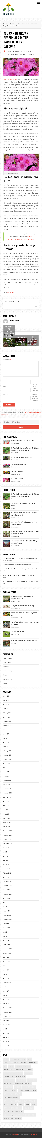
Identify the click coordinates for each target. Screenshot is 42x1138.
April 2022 (6, 865)
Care (29, 1059)
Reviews (5, 683)
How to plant (32, 1080)
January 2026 (6, 717)
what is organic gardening (12, 1118)
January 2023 (6, 827)
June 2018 (6, 970)
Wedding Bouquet (17, 1111)
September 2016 (7, 1020)
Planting (13, 1104)
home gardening (9, 1080)
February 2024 (7, 780)
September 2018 (7, 957)
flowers (29, 1069)
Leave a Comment (28, 55)
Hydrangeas (8, 1083)
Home (6, 24)
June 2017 (6, 991)
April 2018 (6, 978)
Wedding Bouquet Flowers (12, 1115)
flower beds (8, 1069)
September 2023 (7, 797)
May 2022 (5, 860)
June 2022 (6, 856)
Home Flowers (20, 1076)
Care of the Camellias (17, 478)
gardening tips (8, 1076)
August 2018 (6, 961)
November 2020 (7, 894)
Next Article (9, 307)
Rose (27, 1104)
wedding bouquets (29, 1115)
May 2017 (5, 995)
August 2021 (6, 890)
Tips (5, 1108)
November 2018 (7, 949)
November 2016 (7, 1012)
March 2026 (6, 709)
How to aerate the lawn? (18, 631)
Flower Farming (7, 658)
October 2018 (7, 953)
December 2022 (7, 831)
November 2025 (7, 725)
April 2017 (6, 999)
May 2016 (5, 1037)
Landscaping (8, 1087)
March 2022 (6, 869)
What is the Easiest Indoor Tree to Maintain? (24, 641)
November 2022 (7, 835)
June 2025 (6, 734)
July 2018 (5, 966)
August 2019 (6, 928)
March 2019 (6, 945)
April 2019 (6, 940)
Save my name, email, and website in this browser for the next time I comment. (35, 390)
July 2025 (5, 730)
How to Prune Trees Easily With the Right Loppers (17, 565)
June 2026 (6, 696)
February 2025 (7, 751)
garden (20, 1073)
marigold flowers (28, 1087)
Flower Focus (13, 24)
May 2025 (5, 738)
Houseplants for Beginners (18, 464)
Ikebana (5, 675)
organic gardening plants (12, 1094)
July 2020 (5, 902)
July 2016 (5, 1029)
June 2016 (6, 1033)
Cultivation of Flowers (19, 1062)
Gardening (6, 666)
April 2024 (6, 776)
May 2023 (5, 810)
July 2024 (5, 768)
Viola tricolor (28, 1108)
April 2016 (6, 1042)
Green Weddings (7, 671)
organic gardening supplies (12, 1101)
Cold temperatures (10, 79)
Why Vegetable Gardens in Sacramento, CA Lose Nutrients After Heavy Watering (25, 449)
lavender (17, 1087)
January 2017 (6, 1004)
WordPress (34, 1134)
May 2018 (5, 974)
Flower (11, 1066)
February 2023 (7, 822)
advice (6, 1059)
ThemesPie (15, 1134)
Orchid (6, 1090)
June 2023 (6, 806)
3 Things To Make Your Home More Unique (23, 605)
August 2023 (6, 801)
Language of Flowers (17, 471)
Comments (7, 359)
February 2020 (7, 915)
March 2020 (6, 911)
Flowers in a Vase (9, 1073)
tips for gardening (15, 1108)
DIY (5, 1066)
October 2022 (7, 839)
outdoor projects (30, 1101)
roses (33, 1104)
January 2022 (6, 877)
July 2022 (5, 852)
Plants (21, 1104)
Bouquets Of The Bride (18, 1059)
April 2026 (6, 704)
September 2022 (7, 843)
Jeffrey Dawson (14, 51)
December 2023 (7, 789)
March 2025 (6, 747)
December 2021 (7, 881)
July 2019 (5, 932)
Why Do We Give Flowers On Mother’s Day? (23, 441)
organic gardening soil (11, 1097)
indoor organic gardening (22, 1083)
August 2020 (6, 898)
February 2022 (7, 873)
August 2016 (6, 1025)
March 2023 (6, 818)
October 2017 (7, 983)
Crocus (6, 1062)
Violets (6, 1111)
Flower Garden (19, 1069)
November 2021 (7, 886)
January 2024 (6, 784)
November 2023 (7, 793)
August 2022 (6, 848)
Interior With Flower (8, 679)
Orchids (13, 1090)
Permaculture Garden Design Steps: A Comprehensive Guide (22, 597)
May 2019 (5, 936)
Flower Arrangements (23, 1066)
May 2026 (5, 700)
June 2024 (6, 772)
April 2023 (6, 814)
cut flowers (32, 1062)
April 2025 (6, 742)
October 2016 (7, 1016)
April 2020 (6, 907)
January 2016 (6, 1046)
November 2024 (7, 755)
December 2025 (7, 721)
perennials (10, 292)
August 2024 (6, 763)
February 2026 (7, 713)
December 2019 (7, 919)
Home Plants (21, 1080)
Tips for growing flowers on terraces (21, 457)
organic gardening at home (27, 1090)
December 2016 (7, 1008)
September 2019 (7, 924)
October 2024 (7, 759)
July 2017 (5, 987)
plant (6, 1104)
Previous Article (14, 301)
